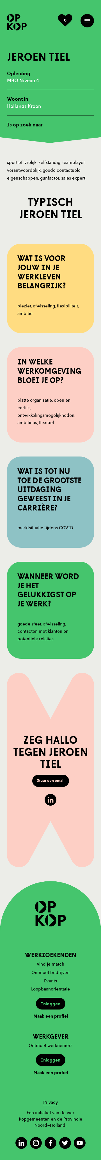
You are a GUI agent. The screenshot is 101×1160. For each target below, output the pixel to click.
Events (50, 980)
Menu (87, 20)
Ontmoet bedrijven (50, 972)
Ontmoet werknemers (50, 1045)
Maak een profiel (50, 1016)
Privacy (50, 1102)
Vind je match (50, 964)
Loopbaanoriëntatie (50, 989)
